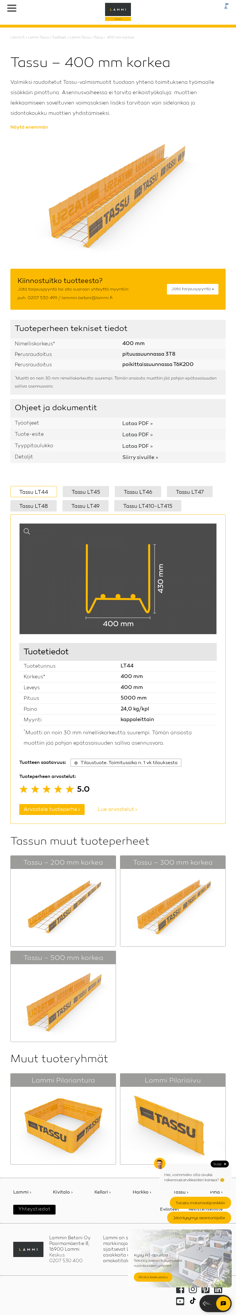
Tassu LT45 (86, 492)
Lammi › (22, 1192)
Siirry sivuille (138, 458)
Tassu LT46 (138, 492)
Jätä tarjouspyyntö (191, 289)
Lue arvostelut (116, 809)
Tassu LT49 (85, 506)
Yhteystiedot (34, 1209)
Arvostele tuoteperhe (50, 809)
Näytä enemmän (29, 127)
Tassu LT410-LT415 (147, 506)
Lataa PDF (135, 424)
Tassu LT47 (190, 492)
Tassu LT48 (33, 506)
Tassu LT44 (33, 492)
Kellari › (102, 1192)
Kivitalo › (63, 1192)
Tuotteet (59, 37)
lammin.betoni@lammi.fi (87, 298)
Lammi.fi (17, 37)
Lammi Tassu (38, 37)
